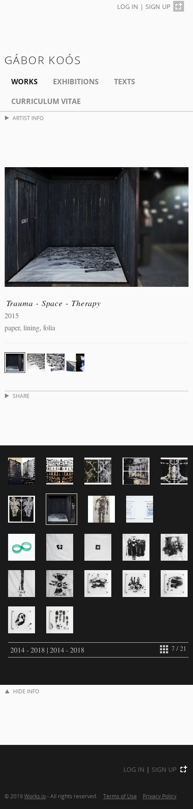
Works (24, 82)
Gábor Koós (42, 59)
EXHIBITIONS (76, 82)
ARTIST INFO (28, 118)
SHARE (21, 396)
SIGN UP (157, 6)
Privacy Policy (159, 796)
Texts (124, 82)
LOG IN (127, 6)
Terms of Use (120, 796)
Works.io (35, 796)
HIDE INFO (26, 691)
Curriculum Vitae (46, 101)
